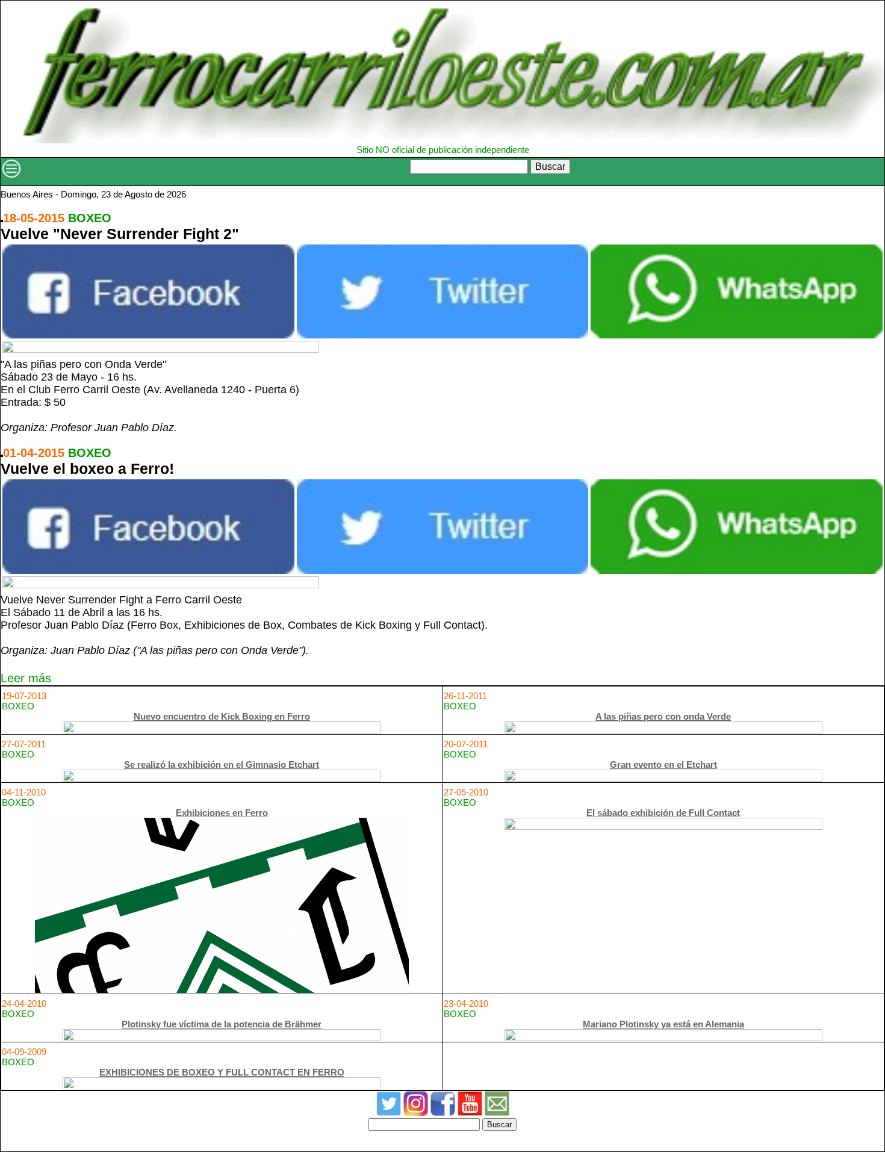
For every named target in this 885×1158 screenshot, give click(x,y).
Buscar (550, 166)
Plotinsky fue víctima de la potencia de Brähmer (221, 1024)
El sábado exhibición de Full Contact (663, 813)
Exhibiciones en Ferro (222, 813)
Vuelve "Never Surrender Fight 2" (120, 233)
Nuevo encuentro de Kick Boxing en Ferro (222, 716)
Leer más (26, 678)
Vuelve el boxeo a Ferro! (87, 468)
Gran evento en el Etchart (663, 764)
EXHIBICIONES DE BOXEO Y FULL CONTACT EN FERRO (221, 1072)
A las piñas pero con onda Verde (663, 716)
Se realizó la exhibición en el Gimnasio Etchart (221, 764)
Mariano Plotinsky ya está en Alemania (663, 1024)
